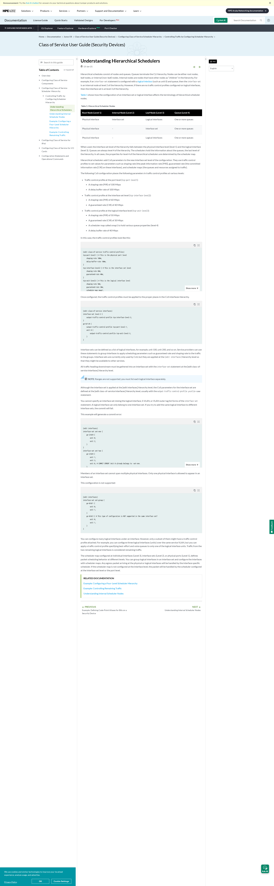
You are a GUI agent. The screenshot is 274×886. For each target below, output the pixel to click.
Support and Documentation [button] (109, 11)
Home (42, 36)
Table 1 (84, 94)
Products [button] (44, 11)
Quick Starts (61, 20)
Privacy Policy (10, 882)
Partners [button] (81, 11)
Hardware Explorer (87, 28)
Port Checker (111, 28)
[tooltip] (213, 61)
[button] (265, 869)
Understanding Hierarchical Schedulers (61, 108)
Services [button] (63, 11)
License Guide (40, 20)
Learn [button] (136, 11)
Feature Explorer (65, 28)
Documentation (16, 20)
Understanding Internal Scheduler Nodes (60, 115)
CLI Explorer (47, 28)
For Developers (109, 20)
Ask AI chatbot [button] (32, 3)
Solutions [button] (26, 11)
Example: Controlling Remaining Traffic (59, 133)
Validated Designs (83, 20)
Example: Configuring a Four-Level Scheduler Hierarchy (60, 124)
